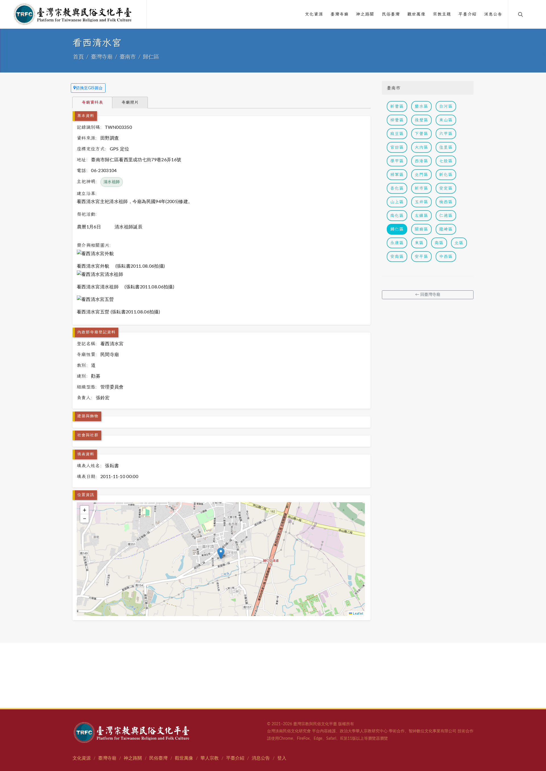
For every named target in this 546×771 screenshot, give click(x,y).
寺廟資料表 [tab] (92, 102)
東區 (419, 242)
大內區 (421, 147)
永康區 (397, 242)
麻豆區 (397, 133)
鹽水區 (421, 106)
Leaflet (357, 613)
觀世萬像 (184, 758)
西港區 (421, 160)
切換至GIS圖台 (89, 88)
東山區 (446, 119)
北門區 (421, 174)
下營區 (421, 133)
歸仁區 (151, 57)
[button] (220, 553)
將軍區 (397, 174)
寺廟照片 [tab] (129, 102)
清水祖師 (112, 182)
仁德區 (446, 215)
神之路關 (133, 758)
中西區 (446, 256)
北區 (459, 242)
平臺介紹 (235, 758)
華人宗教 (209, 758)
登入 (281, 758)
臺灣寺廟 (102, 57)
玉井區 (421, 201)
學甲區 (397, 160)
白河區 (446, 106)
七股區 (446, 160)
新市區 (421, 188)
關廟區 (421, 229)
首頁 (78, 57)
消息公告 (261, 758)
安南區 (397, 256)
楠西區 (446, 201)
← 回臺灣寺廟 (427, 295)
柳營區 (397, 119)
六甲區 (446, 133)
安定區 (446, 188)
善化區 (397, 188)
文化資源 (82, 758)
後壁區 (421, 119)
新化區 (446, 174)
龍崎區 (446, 229)
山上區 (397, 201)
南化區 (397, 215)
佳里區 (446, 147)
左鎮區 (421, 215)
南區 (439, 242)
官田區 (397, 147)
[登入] (532, 14)
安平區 (421, 256)
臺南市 (128, 57)
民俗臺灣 (158, 758)
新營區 (397, 106)
